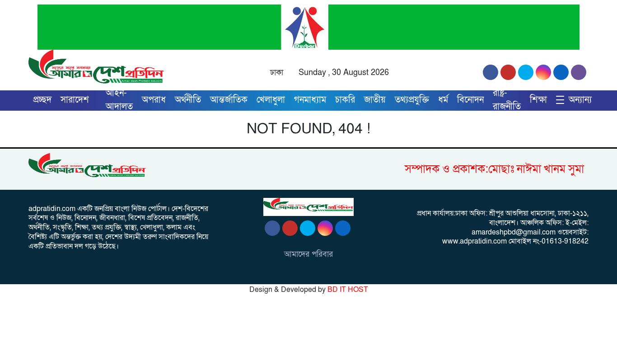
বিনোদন (470, 100)
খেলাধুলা (271, 100)
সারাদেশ (75, 100)
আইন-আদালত (119, 100)
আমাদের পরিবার (308, 254)
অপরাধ (154, 100)
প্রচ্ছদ (42, 100)
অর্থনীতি (188, 100)
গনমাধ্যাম (310, 100)
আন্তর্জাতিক (229, 100)
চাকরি (345, 100)
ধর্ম (443, 100)
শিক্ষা (538, 100)
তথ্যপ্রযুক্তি (412, 100)
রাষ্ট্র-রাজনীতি (507, 100)
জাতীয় (375, 100)
